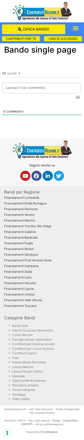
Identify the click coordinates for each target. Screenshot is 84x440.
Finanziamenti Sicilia (18, 272)
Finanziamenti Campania (21, 266)
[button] (75, 28)
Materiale (18, 376)
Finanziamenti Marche (19, 220)
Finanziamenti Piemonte (21, 209)
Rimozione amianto (25, 385)
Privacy (56, 420)
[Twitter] (59, 176)
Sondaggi (18, 394)
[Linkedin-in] (48, 176)
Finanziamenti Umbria (19, 294)
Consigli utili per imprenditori (32, 339)
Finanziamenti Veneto (19, 215)
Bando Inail (20, 326)
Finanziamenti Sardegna (21, 254)
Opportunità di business (29, 380)
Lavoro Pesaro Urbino (27, 371)
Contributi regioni (24, 353)
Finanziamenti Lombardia (21, 198)
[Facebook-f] (36, 176)
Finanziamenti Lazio (18, 277)
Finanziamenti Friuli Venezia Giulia (28, 260)
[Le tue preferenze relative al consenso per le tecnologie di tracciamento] (7, 433)
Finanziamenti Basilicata (21, 237)
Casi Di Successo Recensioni (32, 330)
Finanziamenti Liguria (19, 289)
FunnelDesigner (49, 432)
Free (15, 358)
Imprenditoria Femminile (29, 362)
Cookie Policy (70, 420)
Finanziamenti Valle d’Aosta (23, 300)
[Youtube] (25, 176)
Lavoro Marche (22, 367)
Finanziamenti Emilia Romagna (25, 203)
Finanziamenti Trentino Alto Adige (27, 226)
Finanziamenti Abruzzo (20, 283)
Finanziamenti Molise (19, 249)
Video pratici (21, 399)
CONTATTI (26, 424)
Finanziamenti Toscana (20, 306)
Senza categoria (23, 390)
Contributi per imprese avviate (33, 344)
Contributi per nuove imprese (33, 349)
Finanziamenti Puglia (18, 243)
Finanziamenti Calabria (20, 232)
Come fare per (22, 335)
